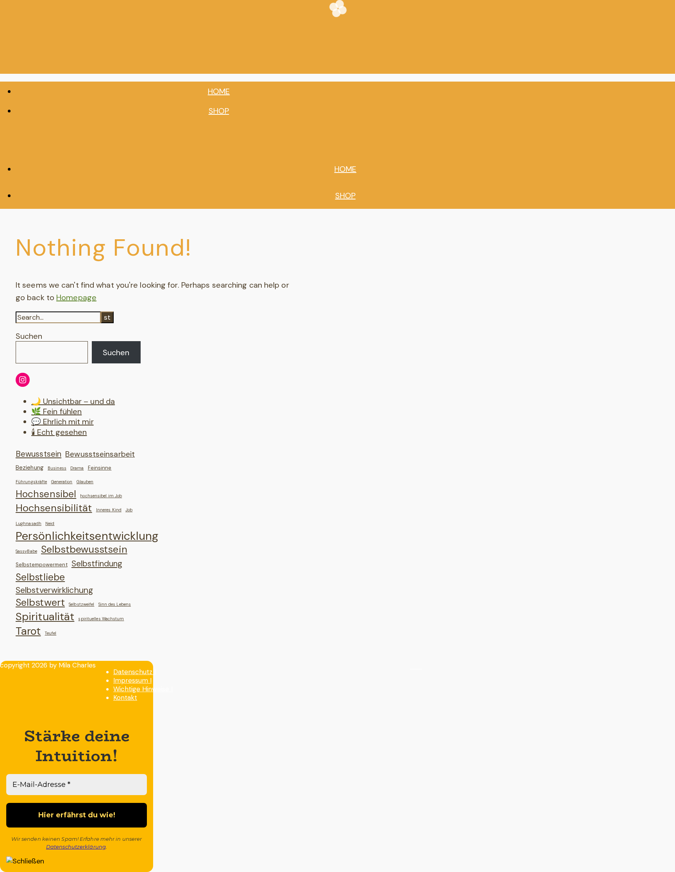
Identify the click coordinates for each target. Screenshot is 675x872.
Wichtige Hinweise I (143, 689)
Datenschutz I (134, 671)
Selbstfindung (96, 563)
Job (128, 510)
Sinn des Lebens (114, 604)
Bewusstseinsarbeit (100, 454)
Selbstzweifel (81, 604)
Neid (49, 523)
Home (219, 91)
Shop (219, 111)
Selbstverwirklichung (54, 590)
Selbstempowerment (42, 564)
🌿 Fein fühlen (56, 411)
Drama (77, 468)
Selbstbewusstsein (84, 549)
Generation (62, 481)
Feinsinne (100, 467)
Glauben (85, 481)
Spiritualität (45, 616)
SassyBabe (26, 551)
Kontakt (125, 697)
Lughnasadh (28, 523)
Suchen (29, 336)
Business (57, 468)
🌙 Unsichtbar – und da (73, 401)
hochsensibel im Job (101, 495)
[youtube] (419, 666)
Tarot (28, 631)
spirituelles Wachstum (101, 618)
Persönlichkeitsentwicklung (87, 536)
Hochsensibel (46, 494)
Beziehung (30, 468)
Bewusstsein (38, 454)
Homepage (76, 297)
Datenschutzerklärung (76, 847)
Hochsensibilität (54, 508)
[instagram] (413, 666)
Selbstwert (40, 602)
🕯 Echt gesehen (59, 432)
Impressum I (132, 680)
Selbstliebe (40, 577)
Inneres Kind (108, 510)
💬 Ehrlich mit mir (62, 421)
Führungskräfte (31, 481)
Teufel (51, 633)
